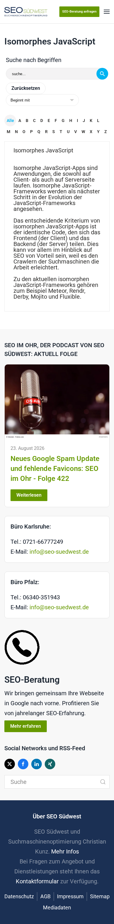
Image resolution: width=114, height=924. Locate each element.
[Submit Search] (103, 782)
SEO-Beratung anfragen (79, 11)
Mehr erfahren (25, 726)
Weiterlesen (29, 495)
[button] (107, 11)
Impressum (70, 896)
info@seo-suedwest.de (59, 551)
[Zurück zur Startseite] (25, 11)
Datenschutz (19, 896)
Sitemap (100, 896)
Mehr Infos (65, 851)
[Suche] (102, 74)
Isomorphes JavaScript (43, 150)
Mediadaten (57, 907)
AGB (45, 896)
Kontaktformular (37, 881)
